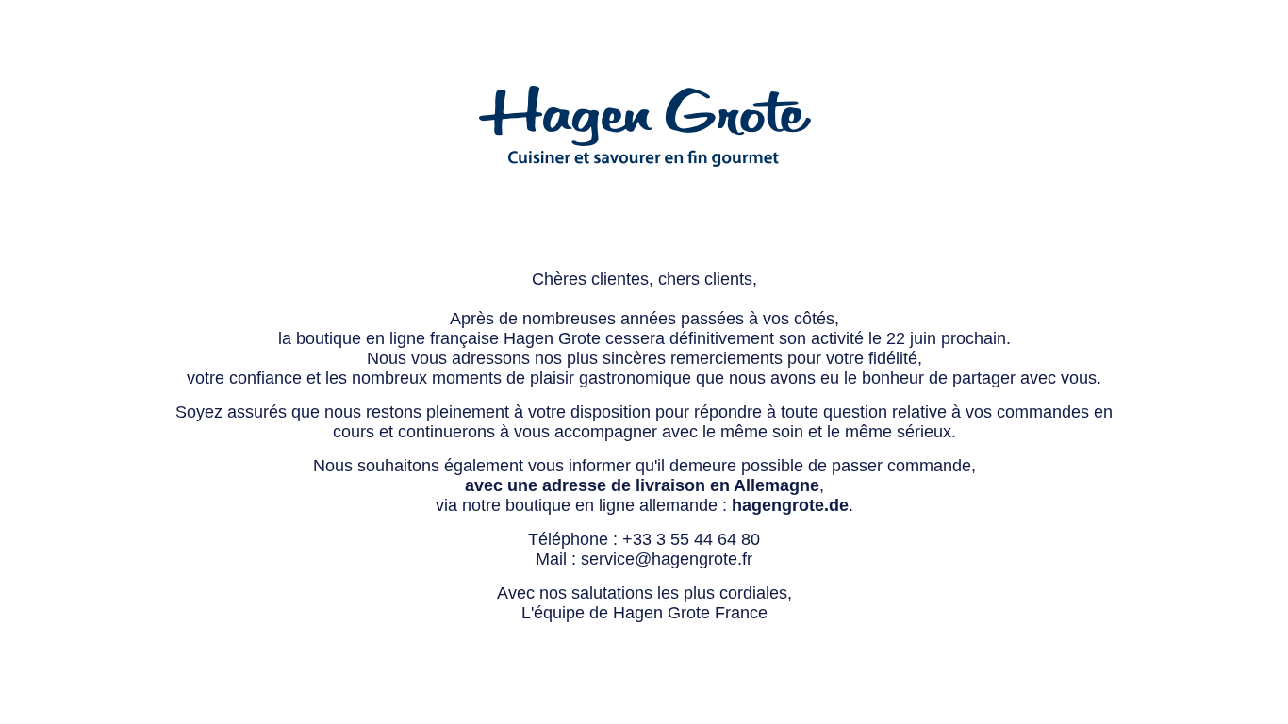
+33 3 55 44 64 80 (691, 539)
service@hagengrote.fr (666, 559)
